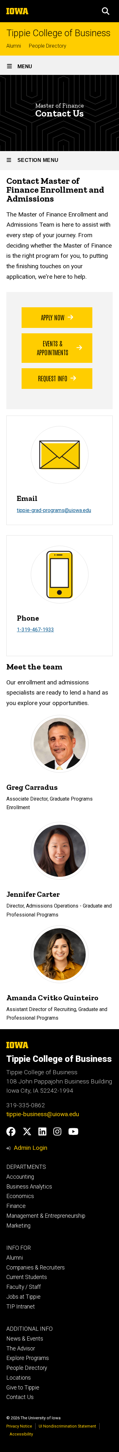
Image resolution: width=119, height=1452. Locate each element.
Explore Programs (27, 1358)
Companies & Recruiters (35, 1267)
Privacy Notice (19, 1426)
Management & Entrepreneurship (45, 1216)
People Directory (47, 46)
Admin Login (30, 1147)
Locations (18, 1378)
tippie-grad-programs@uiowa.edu (54, 510)
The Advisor (20, 1348)
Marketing (18, 1225)
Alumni (13, 46)
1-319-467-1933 (35, 630)
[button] (105, 11)
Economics (20, 1196)
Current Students (26, 1277)
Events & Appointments (52, 347)
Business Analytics (29, 1186)
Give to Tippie (22, 1387)
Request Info (52, 378)
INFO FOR (18, 1248)
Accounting (20, 1177)
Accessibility (21, 1434)
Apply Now (52, 317)
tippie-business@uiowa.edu (42, 1114)
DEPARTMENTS (26, 1167)
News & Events (24, 1338)
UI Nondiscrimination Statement (67, 1426)
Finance (16, 1206)
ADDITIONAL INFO (29, 1329)
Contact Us (20, 1397)
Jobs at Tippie (23, 1297)
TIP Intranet (20, 1306)
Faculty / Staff (23, 1287)
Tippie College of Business (58, 33)
